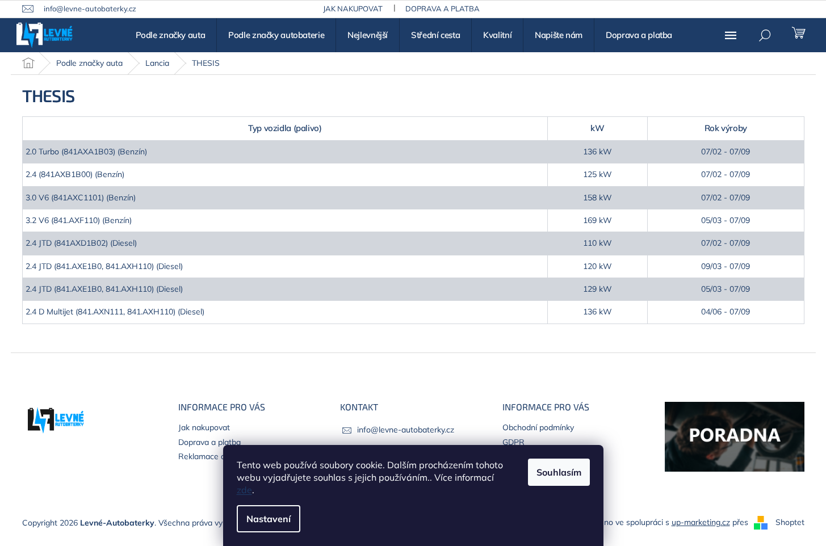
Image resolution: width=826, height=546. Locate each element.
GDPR (513, 442)
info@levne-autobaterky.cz (405, 430)
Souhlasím (558, 472)
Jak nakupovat (353, 8)
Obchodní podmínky (538, 427)
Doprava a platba (442, 8)
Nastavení (268, 518)
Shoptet (789, 522)
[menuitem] (170, 35)
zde (244, 489)
